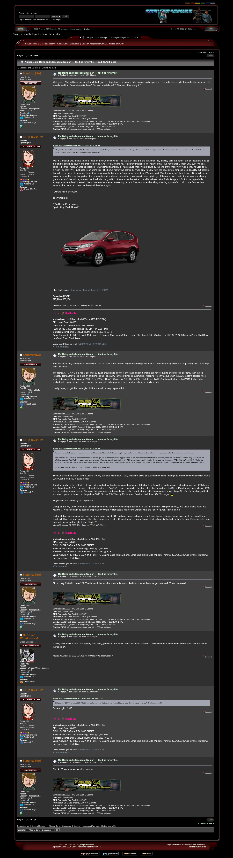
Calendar (111, 38)
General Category (47, 44)
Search (101, 38)
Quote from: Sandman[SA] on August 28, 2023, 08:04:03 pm (78, 698)
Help (93, 38)
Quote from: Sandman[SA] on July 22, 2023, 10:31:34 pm (76, 145)
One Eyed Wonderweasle (29, 637)
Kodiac (87, 29)
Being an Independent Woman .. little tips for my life (103, 44)
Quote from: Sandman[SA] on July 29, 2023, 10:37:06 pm (76, 448)
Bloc (204, 847)
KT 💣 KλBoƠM (33, 137)
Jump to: (21, 830)
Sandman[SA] (32, 73)
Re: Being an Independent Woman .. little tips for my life (88, 73)
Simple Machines (87, 845)
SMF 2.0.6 (63, 845)
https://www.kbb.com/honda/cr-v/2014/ (89, 290)
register (34, 13)
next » (211, 52)
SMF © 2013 (74, 845)
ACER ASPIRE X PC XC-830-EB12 (92, 344)
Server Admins (31, 44)
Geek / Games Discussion (68, 44)
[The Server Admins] (21, 127)
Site (137, 38)
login (26, 13)
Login (120, 38)
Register (128, 38)
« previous (203, 52)
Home (87, 38)
